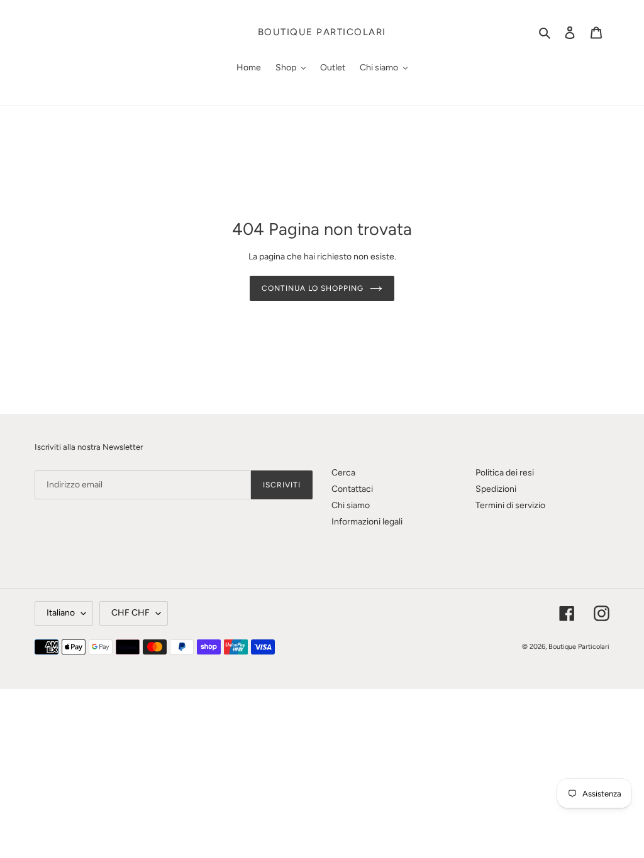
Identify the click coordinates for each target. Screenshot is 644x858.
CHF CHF (130, 612)
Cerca (343, 472)
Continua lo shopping (313, 288)
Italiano (61, 612)
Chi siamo (350, 505)
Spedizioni (495, 489)
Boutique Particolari (322, 32)
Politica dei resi (504, 472)
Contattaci (352, 489)
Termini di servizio (510, 505)
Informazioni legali (366, 521)
